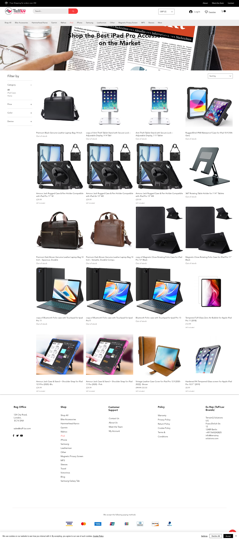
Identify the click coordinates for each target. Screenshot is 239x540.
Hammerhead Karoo (70, 423)
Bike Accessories (68, 419)
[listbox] (166, 11)
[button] (223, 11)
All (8, 90)
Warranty (162, 415)
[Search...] (73, 11)
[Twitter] (17, 435)
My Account (114, 431)
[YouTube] (21, 435)
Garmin (64, 427)
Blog (63, 477)
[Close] (236, 536)
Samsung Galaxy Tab (70, 481)
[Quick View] (60, 105)
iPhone (64, 440)
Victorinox (65, 472)
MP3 (63, 460)
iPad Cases (11, 93)
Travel (63, 468)
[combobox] (220, 76)
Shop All (64, 415)
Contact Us (114, 418)
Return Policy (164, 424)
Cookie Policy (164, 428)
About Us (113, 422)
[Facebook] (13, 435)
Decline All (216, 536)
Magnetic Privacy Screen (71, 456)
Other (63, 452)
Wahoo (64, 431)
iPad (63, 436)
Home (9, 96)
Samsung (65, 444)
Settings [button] (204, 536)
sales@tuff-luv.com (22, 428)
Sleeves (64, 464)
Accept (228, 536)
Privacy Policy (164, 419)
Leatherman (66, 448)
